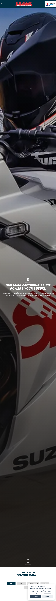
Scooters (28, 587)
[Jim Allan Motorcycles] (24, 4)
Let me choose (47, 593)
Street (45, 583)
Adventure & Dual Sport (33, 583)
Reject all (47, 596)
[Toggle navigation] (1, 4)
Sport (21, 583)
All (11, 583)
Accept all (35, 596)
